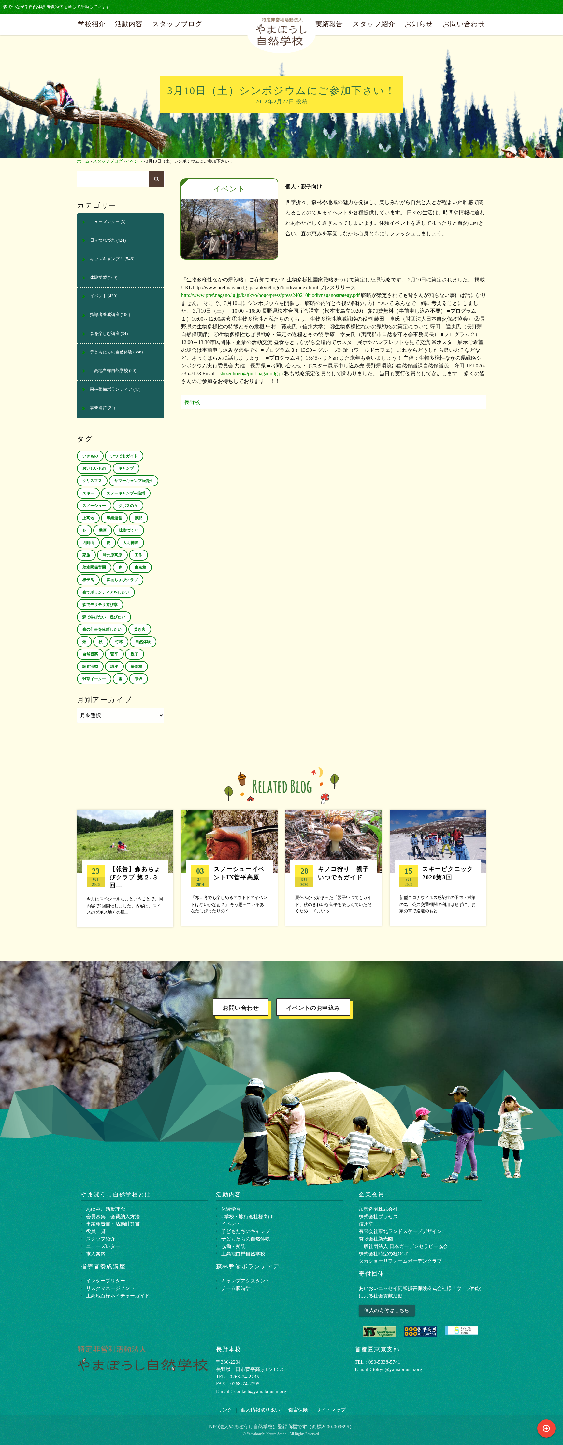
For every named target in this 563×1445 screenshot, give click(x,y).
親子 (134, 654)
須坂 (138, 679)
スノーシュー (94, 505)
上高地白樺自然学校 (109, 370)
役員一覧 (96, 1231)
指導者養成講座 (105, 314)
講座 (114, 666)
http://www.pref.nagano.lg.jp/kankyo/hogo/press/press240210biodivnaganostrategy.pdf (270, 295)
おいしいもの (94, 468)
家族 (86, 555)
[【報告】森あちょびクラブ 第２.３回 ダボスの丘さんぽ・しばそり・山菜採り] (125, 868)
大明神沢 (130, 542)
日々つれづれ (102, 240)
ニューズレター (105, 222)
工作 (138, 555)
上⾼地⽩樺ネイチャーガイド (118, 1295)
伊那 (138, 518)
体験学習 (98, 277)
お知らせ (419, 24)
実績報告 (329, 24)
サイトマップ (331, 1409)
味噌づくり (128, 530)
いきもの (90, 456)
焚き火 (140, 629)
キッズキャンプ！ (107, 259)
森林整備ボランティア (111, 389)
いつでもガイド (124, 456)
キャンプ (126, 468)
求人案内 (96, 1253)
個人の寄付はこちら (387, 1310)
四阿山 (88, 542)
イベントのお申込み (313, 1008)
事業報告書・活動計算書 (113, 1223)
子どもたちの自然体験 (111, 352)
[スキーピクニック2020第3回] (438, 868)
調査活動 (90, 666)
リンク (225, 1409)
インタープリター (105, 1280)
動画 (103, 530)
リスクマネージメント (110, 1288)
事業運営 (98, 408)
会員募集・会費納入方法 (113, 1216)
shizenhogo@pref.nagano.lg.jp (251, 373)
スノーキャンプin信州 (126, 493)
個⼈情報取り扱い (260, 1409)
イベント (134, 161)
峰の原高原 (112, 555)
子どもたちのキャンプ (245, 1231)
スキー (88, 493)
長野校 (192, 402)
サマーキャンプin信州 (133, 481)
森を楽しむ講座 (105, 333)
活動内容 (128, 24)
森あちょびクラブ (122, 580)
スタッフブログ (177, 24)
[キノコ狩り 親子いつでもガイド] (333, 868)
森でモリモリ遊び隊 (100, 604)
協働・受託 (233, 1246)
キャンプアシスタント (245, 1280)
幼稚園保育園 (94, 567)
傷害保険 (298, 1409)
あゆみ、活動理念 (105, 1209)
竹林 (119, 641)
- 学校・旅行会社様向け (247, 1216)
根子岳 (88, 580)
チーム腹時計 (236, 1288)
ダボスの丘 (128, 505)
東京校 (140, 567)
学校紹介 (91, 24)
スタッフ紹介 (374, 24)
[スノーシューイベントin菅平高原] (229, 868)
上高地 (88, 518)
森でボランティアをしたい (105, 592)
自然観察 (90, 654)
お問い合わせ (464, 24)
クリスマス (92, 481)
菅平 (114, 654)
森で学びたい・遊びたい (103, 617)
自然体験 (143, 641)
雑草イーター (94, 679)
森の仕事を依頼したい (102, 629)
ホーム (83, 161)
